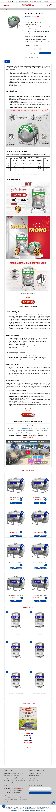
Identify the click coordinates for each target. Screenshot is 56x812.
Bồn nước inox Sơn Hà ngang (24, 9)
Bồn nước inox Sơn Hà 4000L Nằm (40, 595)
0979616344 (15, 1)
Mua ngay (46, 53)
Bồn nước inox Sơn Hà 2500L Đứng (16, 693)
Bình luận (14, 61)
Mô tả (7, 61)
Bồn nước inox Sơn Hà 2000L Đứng (40, 663)
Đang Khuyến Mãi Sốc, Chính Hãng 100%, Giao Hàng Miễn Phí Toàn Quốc (34, 1)
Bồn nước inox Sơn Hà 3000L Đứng (40, 693)
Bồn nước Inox (13, 9)
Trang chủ (6, 9)
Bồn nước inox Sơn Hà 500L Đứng (16, 633)
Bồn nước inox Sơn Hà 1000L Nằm (16, 530)
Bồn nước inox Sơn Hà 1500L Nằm (40, 530)
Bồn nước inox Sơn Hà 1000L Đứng (16, 663)
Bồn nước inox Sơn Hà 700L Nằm (40, 497)
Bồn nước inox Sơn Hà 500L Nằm (16, 497)
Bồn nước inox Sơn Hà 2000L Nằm (16, 562)
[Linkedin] (35, 57)
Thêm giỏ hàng (31, 53)
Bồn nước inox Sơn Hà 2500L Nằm (40, 562)
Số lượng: (27, 48)
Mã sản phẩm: (28, 20)
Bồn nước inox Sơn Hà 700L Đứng (40, 633)
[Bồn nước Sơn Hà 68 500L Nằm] (28, 5)
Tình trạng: (27, 45)
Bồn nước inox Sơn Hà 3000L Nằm (16, 595)
